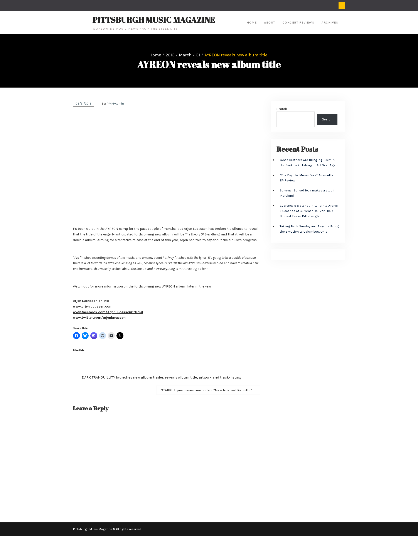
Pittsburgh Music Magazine (154, 19)
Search (281, 109)
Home (252, 22)
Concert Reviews (298, 22)
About (269, 22)
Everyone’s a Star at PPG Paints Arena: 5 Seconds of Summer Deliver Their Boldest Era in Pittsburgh (309, 211)
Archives (330, 22)
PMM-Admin (115, 103)
